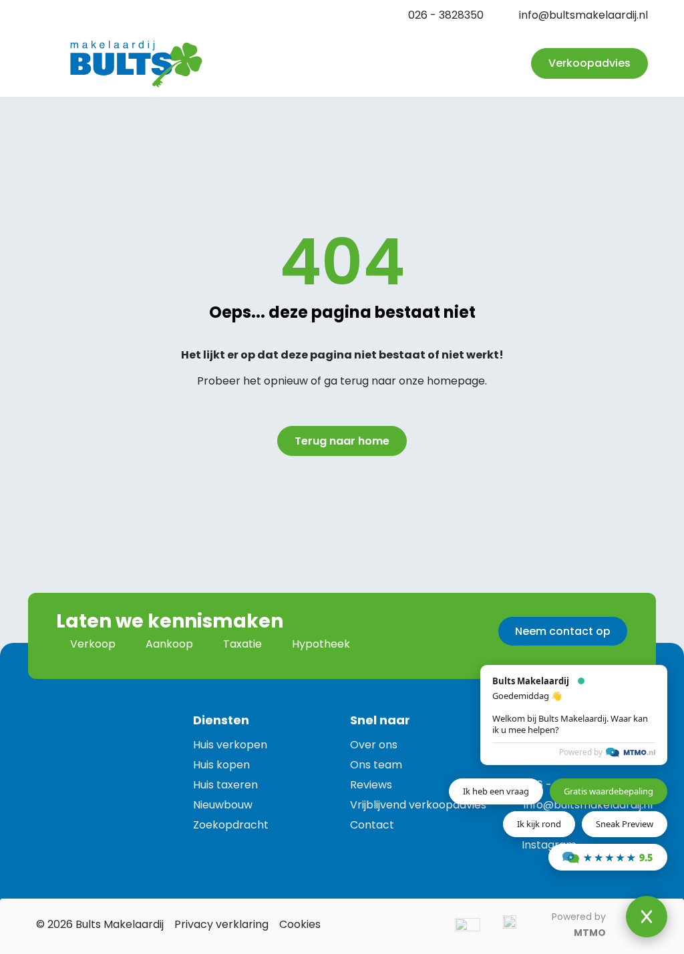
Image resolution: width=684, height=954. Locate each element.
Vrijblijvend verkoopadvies (418, 804)
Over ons (373, 744)
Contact (372, 824)
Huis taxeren (225, 784)
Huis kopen (221, 764)
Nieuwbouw (222, 804)
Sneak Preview (624, 824)
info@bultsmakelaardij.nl (583, 15)
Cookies (300, 924)
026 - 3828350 (446, 15)
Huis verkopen (230, 744)
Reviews (371, 784)
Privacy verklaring (221, 924)
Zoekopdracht (231, 824)
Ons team (376, 764)
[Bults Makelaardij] (136, 63)
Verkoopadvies (589, 63)
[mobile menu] (493, 63)
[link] (92, 714)
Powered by (581, 752)
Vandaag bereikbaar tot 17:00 (129, 15)
